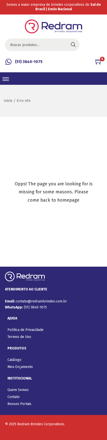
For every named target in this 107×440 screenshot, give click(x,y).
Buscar (73, 45)
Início (8, 101)
